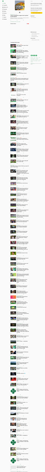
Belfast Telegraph (12, 77)
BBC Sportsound (12, 14)
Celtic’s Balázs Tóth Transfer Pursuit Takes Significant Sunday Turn (23, 116)
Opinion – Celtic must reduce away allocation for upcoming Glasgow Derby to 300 (22, 408)
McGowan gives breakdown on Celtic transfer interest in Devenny (22, 139)
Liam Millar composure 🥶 (21, 373)
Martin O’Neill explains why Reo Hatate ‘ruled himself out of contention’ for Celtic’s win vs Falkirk (22, 281)
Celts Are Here (18, 182)
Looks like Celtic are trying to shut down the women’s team (22, 264)
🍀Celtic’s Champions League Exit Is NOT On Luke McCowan (23, 84)
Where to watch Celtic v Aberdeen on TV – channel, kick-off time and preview (22, 63)
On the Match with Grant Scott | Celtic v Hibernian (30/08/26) (22, 286)
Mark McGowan (18, 340)
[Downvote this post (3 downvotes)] (17, 136)
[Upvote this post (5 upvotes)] (10, 218)
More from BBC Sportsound (35, 33)
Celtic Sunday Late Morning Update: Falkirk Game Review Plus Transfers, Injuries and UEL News (23, 275)
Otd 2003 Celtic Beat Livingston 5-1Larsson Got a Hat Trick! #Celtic (22, 397)
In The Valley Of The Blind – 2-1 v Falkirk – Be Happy (22, 403)
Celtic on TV (18, 61)
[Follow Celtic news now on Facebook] (34, 55)
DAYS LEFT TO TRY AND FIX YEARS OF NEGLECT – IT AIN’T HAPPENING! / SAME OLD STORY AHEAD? (23, 57)
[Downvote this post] (23, 20)
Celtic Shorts (18, 44)
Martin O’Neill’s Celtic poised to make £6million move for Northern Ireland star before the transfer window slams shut (19, 79)
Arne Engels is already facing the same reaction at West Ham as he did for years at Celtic (22, 90)
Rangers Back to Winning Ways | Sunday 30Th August (22, 297)
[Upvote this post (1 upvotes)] (10, 53)
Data (39, 57)
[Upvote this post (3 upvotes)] (10, 146)
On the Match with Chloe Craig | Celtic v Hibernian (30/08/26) (22, 232)
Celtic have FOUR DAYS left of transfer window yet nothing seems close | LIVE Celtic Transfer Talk (23, 200)
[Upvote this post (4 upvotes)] (10, 86)
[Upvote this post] (10, 48)
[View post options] (28, 44)
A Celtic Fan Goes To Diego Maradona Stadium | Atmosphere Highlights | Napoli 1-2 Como (22, 106)
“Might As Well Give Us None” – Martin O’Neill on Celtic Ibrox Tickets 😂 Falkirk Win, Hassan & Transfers (22, 425)
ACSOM (17, 388)
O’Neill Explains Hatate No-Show (22, 252)
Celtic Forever (18, 154)
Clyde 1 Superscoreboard (19, 295)
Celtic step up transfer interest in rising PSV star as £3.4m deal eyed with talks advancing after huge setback (22, 319)
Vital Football (18, 148)
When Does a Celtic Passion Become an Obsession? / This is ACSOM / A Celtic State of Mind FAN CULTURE (23, 331)
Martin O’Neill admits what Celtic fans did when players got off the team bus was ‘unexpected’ (22, 178)
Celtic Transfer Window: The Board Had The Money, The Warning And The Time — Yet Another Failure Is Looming (22, 150)
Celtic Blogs (37, 58)
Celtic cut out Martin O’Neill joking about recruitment (22, 352)
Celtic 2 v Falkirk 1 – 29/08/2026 (22, 341)
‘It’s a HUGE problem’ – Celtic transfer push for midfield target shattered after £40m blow (22, 302)
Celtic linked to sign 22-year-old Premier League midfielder (22, 205)
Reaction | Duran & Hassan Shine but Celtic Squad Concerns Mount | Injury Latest (23, 358)
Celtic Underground (19, 72)
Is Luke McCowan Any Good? (21, 307)
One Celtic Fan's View (19, 367)
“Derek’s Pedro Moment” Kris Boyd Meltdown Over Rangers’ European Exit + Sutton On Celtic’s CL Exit (22, 243)
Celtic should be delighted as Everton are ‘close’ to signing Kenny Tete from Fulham (23, 313)
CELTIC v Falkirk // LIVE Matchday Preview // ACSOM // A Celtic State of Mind (23, 441)
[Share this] (10, 20)
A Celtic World (18, 401)
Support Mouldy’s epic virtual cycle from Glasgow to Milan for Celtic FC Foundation (23, 134)
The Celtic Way (18, 417)
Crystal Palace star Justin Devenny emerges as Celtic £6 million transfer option (22, 211)
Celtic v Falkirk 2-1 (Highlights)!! (22, 435)
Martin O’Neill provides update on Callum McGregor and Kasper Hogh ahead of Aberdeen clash (23, 269)
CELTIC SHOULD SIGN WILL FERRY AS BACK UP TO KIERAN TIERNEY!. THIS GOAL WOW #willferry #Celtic (23, 325)
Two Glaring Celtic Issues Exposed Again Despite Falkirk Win (22, 258)
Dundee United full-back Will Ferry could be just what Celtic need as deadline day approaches (22, 189)
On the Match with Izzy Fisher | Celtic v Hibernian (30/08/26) (22, 226)
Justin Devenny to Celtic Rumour (22, 183)
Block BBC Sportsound (35, 36)
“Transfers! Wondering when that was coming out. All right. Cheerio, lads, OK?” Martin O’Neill (22, 347)
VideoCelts (18, 137)
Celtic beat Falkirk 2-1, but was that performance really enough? (23, 336)
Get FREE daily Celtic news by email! (15, 21)
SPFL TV (17, 372)
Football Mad (18, 434)
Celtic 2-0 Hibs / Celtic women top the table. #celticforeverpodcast (22, 156)
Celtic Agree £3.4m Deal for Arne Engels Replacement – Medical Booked (22, 237)
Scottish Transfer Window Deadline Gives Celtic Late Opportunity (23, 221)
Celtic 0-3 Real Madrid (33, 17)
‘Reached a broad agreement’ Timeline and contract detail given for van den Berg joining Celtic (22, 68)
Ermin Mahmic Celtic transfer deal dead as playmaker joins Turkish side (22, 379)
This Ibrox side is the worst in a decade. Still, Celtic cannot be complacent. (22, 194)
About (34, 57)
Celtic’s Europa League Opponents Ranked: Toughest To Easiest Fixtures (22, 363)
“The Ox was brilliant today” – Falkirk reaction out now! (22, 467)
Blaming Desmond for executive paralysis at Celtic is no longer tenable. (22, 128)
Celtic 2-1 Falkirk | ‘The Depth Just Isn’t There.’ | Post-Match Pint (22, 384)
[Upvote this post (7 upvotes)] (10, 136)
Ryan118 (17, 198)
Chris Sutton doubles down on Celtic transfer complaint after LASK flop (22, 419)
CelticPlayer (18, 225)
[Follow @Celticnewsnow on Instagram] (36, 55)
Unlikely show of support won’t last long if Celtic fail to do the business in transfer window (23, 216)
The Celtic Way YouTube (19, 356)
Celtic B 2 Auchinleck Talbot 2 (22, 73)
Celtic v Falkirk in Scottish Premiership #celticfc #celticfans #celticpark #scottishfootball (22, 292)
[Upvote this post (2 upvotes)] (10, 153)
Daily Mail (18, 187)
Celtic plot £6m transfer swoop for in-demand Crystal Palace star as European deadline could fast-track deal (23, 122)
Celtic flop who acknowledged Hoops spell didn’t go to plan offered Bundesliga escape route (22, 248)
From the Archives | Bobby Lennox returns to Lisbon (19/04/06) (22, 449)
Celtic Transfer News (33, 58)
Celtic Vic (18, 290)
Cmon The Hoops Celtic (19, 323)
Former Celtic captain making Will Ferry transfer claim (22, 161)
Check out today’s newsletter (36, 12)
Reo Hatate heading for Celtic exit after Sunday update (22, 100)
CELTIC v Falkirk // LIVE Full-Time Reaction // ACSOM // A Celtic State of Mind (23, 390)
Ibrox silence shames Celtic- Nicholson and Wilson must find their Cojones (22, 144)
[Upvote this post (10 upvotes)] (10, 97)
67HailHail (18, 88)
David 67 (17, 273)
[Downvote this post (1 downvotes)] (17, 153)
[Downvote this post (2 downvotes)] (17, 97)
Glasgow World (18, 120)
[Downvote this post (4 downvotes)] (17, 175)
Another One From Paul (19, 306)
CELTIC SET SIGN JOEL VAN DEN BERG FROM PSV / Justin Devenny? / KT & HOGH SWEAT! (23, 51)
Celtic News (32, 57)
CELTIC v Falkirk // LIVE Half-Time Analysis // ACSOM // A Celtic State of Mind (23, 460)
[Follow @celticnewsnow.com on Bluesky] (31, 55)
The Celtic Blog (18, 126)
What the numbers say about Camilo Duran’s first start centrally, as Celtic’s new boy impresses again (23, 111)
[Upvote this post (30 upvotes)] (10, 175)
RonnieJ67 (18, 104)
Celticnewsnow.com (33, 63)
